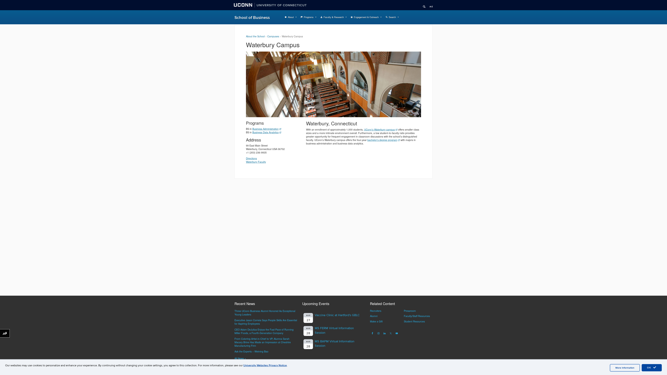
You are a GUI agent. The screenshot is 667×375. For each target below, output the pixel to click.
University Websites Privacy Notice (265, 365)
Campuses (273, 36)
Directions (251, 158)
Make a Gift (376, 321)
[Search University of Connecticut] (423, 5)
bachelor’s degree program (382, 140)
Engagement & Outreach (366, 17)
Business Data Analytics (265, 132)
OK (649, 367)
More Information (624, 367)
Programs (309, 17)
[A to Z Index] (430, 5)
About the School (255, 36)
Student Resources (414, 321)
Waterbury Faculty (256, 162)
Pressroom (410, 310)
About (291, 17)
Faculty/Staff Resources (417, 316)
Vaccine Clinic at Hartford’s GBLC (337, 315)
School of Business (252, 17)
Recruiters (375, 310)
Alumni (373, 316)
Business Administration (265, 129)
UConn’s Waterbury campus (379, 129)
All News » (240, 358)
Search (392, 17)
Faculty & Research (334, 17)
